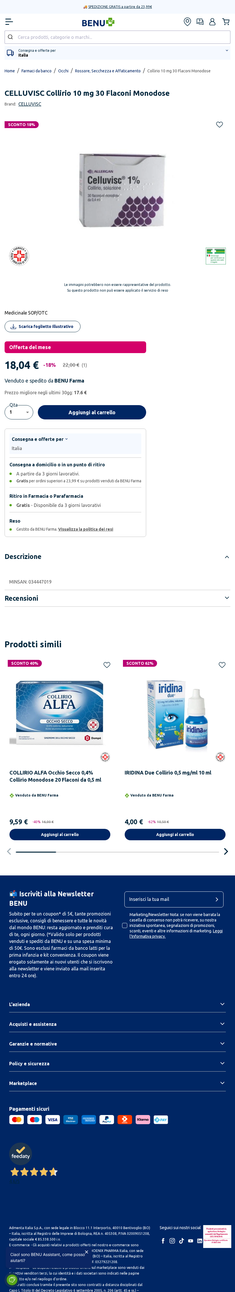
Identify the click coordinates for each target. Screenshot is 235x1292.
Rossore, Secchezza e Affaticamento (108, 71)
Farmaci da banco (36, 71)
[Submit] (11, 37)
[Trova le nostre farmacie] (187, 21)
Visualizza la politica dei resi (85, 529)
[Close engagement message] (86, 1252)
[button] (212, 21)
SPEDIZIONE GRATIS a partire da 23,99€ (120, 7)
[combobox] (117, 37)
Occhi (63, 71)
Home (10, 71)
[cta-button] (218, 899)
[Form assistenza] (200, 21)
